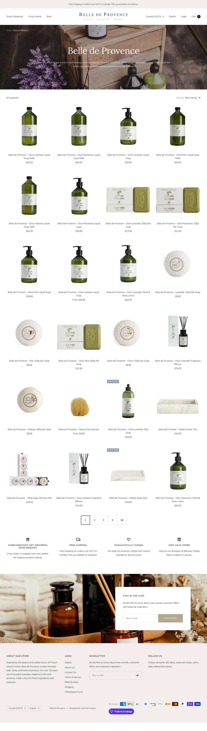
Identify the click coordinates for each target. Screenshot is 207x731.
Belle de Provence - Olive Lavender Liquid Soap (128, 156)
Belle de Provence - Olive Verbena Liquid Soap (78, 294)
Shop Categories (14, 16)
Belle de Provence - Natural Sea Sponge (79, 429)
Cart (195, 16)
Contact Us (70, 672)
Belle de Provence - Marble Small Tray (177, 429)
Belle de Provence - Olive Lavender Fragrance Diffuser (178, 362)
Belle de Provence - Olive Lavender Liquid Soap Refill (29, 156)
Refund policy (71, 682)
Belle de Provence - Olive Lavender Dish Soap (128, 431)
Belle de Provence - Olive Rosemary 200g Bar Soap (178, 225)
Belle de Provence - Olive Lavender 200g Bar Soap (128, 225)
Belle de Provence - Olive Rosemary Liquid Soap (78, 225)
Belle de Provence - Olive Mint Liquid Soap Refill (177, 156)
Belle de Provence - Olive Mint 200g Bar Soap (79, 362)
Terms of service (73, 677)
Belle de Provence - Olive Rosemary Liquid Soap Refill (78, 156)
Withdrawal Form (74, 691)
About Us (70, 667)
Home (9, 30)
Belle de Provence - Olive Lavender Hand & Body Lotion (128, 294)
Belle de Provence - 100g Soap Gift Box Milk (29, 498)
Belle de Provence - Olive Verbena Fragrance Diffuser (78, 499)
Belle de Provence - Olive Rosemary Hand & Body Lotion (178, 499)
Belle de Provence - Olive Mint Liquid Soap (29, 292)
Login (183, 16)
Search (172, 16)
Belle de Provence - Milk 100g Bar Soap (29, 360)
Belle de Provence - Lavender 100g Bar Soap (177, 292)
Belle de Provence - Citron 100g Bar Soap (128, 360)
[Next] (121, 520)
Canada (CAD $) (153, 16)
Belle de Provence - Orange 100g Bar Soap (29, 429)
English (33, 708)
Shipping (69, 687)
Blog (49, 16)
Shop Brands (34, 16)
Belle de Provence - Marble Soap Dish (128, 498)
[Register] (137, 675)
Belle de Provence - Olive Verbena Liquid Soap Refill (29, 225)
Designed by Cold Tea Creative (83, 708)
